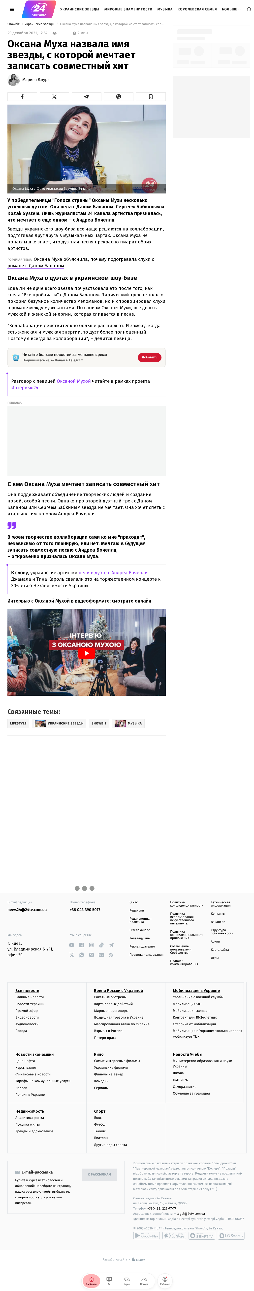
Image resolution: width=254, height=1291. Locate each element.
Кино (99, 1054)
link (71, 945)
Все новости (27, 990)
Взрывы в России (108, 1031)
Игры (215, 958)
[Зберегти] (150, 97)
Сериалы (101, 1088)
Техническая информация (221, 904)
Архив (215, 941)
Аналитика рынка (29, 1118)
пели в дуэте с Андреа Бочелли (113, 573)
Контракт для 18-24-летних (195, 1017)
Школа (178, 1073)
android (146, 1235)
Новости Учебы (187, 1054)
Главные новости (29, 997)
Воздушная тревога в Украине (118, 1017)
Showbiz (13, 24)
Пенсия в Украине (30, 1095)
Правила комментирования (184, 962)
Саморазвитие (184, 1087)
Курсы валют (25, 1067)
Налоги (21, 1088)
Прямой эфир (26, 1011)
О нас (133, 902)
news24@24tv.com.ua (27, 910)
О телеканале (139, 930)
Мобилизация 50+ (187, 1004)
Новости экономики (34, 1054)
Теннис (100, 1131)
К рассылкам (99, 1175)
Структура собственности (222, 932)
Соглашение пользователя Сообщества (180, 949)
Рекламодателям (142, 946)
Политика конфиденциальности (186, 904)
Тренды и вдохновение (34, 1131)
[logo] (39, 9)
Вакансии (218, 922)
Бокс (97, 1118)
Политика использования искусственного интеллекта (182, 918)
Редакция (136, 910)
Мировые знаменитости (128, 9)
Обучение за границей (191, 1093)
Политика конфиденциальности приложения (186, 935)
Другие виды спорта (110, 1145)
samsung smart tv (231, 1235)
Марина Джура (36, 80)
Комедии (101, 1081)
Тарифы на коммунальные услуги (42, 1081)
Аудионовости (26, 1024)
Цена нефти (25, 1061)
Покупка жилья (27, 1124)
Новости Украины (29, 1004)
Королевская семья (197, 9)
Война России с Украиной (118, 990)
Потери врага (105, 1038)
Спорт (99, 1111)
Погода (21, 1031)
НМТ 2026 (180, 1080)
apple (174, 1235)
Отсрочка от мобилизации (194, 1024)
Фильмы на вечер (108, 1074)
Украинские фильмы (111, 1067)
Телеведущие (139, 938)
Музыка (165, 9)
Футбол (100, 1124)
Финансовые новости (33, 1074)
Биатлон (101, 1138)
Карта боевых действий (113, 1004)
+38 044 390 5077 (85, 910)
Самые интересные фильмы (117, 1061)
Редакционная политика (140, 920)
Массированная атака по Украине (121, 1024)
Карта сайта (220, 949)
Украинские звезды (79, 9)
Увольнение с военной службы (198, 997)
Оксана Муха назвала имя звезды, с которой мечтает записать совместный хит (112, 24)
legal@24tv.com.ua (191, 1213)
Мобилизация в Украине (196, 990)
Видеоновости (27, 1017)
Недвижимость (29, 1111)
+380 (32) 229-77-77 (161, 1208)
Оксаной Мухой (74, 381)
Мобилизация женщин (191, 1011)
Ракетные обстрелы (110, 997)
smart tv (202, 1235)
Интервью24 (24, 388)
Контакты (218, 913)
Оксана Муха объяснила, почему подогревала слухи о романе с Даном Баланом (81, 262)
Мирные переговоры (111, 1011)
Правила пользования (146, 954)
